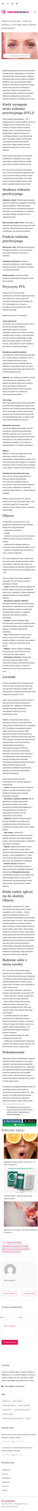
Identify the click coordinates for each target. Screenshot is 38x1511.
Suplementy (6, 1482)
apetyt (28, 1418)
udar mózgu (24, 1246)
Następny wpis (29, 1294)
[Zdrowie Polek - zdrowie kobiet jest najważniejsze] (15, 12)
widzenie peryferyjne (22, 1249)
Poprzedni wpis (9, 1294)
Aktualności (6, 1470)
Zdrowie (5, 1474)
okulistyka (17, 1242)
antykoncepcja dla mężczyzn (12, 1418)
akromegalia (17, 1401)
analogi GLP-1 (7, 1410)
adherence (6, 1401)
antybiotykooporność (22, 1410)
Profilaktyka (6, 1478)
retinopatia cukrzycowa (10, 1246)
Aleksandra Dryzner (9, 1405)
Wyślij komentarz (9, 1342)
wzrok (18, 1252)
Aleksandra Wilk (24, 1405)
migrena (10, 1242)
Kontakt (4, 1490)
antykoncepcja (7, 1414)
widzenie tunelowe (8, 1252)
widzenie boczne (8, 1249)
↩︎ (21, 1114)
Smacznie (5, 1486)
